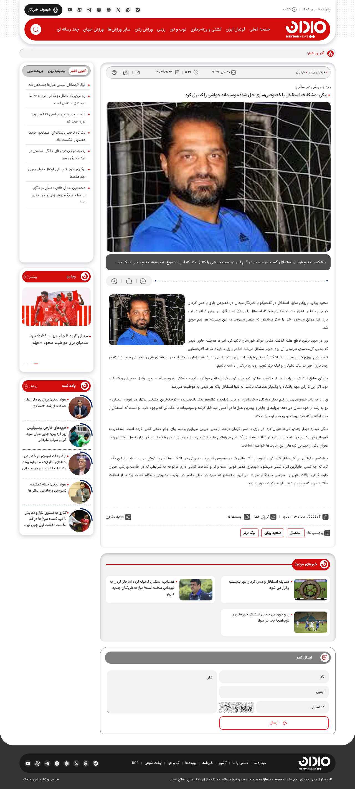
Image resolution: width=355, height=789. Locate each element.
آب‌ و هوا (173, 763)
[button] (31, 364)
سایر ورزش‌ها (119, 29)
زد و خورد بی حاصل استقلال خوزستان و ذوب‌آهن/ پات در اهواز (261, 617)
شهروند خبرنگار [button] (39, 9)
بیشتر (32, 276)
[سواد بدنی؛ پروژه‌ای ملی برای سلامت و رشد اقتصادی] (80, 408)
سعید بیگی (272, 533)
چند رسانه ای (68, 29)
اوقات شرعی (153, 763)
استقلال (295, 533)
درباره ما (260, 763)
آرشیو (223, 763)
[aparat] (79, 9)
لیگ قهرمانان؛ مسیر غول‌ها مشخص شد (56, 85)
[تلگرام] (89, 9)
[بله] (137, 9)
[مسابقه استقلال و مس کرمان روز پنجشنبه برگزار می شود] (310, 589)
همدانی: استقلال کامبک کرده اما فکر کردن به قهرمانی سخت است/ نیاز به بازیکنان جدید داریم (142, 588)
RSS (135, 763)
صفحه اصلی (260, 29)
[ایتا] (128, 9)
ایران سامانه (30, 779)
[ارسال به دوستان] (137, 72)
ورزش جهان (93, 29)
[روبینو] (98, 9)
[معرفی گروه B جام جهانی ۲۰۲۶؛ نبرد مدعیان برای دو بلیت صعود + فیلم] (56, 307)
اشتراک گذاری (115, 517)
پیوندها (190, 763)
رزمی (161, 29)
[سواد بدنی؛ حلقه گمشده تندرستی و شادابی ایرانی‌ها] (80, 493)
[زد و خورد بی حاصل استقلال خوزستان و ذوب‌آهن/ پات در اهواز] (310, 622)
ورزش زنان (144, 29)
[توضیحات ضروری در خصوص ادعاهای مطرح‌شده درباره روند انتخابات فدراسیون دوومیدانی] (80, 464)
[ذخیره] (126, 72)
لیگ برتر (249, 533)
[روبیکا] (108, 9)
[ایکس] (118, 9)
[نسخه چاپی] (114, 72)
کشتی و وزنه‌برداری (206, 29)
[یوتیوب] (69, 9)
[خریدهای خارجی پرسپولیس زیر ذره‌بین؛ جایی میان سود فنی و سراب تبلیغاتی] (80, 436)
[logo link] (306, 29)
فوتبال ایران (235, 29)
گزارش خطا (261, 516)
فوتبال (300, 72)
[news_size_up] (114, 281)
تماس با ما (240, 763)
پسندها (236, 516)
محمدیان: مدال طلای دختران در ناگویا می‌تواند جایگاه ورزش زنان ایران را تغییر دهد (58, 195)
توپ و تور (178, 29)
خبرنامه (207, 763)
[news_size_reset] (129, 281)
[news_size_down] (143, 281)
